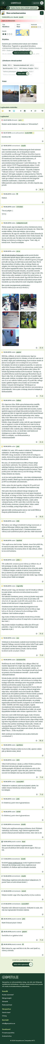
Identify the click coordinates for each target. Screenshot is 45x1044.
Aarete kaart (6, 1012)
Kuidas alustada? (8, 995)
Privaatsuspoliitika (8, 1033)
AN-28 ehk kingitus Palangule (13, 255)
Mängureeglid (6, 998)
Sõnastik (5, 1001)
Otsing (4, 1016)
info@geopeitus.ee (8, 1023)
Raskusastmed (7, 1005)
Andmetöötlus (7, 1036)
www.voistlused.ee (15, 863)
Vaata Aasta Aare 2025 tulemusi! (23, 8)
